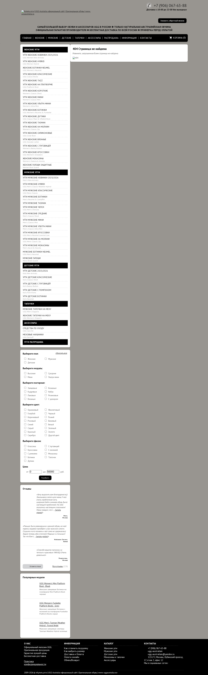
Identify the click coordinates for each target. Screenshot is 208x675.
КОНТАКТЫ (146, 37)
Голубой (31, 413)
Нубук (50, 391)
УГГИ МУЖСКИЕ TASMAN (34, 203)
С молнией (53, 450)
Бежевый (52, 421)
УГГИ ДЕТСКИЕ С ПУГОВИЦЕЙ (37, 284)
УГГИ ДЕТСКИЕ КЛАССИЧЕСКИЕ (37, 278)
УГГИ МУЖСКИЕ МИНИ (33, 221)
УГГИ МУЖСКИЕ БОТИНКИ (35, 197)
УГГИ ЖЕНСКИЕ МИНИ (33, 98)
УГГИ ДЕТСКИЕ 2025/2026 (35, 271)
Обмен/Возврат (72, 660)
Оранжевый (33, 410)
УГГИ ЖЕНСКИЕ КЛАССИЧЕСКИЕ (37, 75)
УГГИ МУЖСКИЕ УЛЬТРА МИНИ (37, 227)
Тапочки (52, 457)
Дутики (31, 461)
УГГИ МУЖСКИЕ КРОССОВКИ (36, 233)
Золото (51, 432)
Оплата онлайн (71, 657)
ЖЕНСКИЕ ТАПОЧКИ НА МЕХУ (37, 316)
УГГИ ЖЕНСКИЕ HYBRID (33, 62)
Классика (32, 446)
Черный (51, 413)
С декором (53, 399)
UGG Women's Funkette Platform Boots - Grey (50, 604)
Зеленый (52, 428)
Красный (31, 432)
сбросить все (61, 353)
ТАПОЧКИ (79, 37)
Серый (30, 428)
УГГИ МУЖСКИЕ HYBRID (37, 185)
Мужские (52, 359)
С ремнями (32, 453)
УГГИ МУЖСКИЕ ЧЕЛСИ (33, 208)
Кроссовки (32, 450)
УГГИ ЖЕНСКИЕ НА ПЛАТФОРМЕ (38, 85)
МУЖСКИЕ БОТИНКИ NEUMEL (36, 252)
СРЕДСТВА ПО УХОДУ (33, 329)
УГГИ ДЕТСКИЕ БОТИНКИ (35, 297)
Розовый (32, 421)
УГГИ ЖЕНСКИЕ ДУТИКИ (36, 117)
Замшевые (32, 388)
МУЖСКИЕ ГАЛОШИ (32, 259)
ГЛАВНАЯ (27, 37)
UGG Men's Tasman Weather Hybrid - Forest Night (52, 624)
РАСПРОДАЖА (111, 37)
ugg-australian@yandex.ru (161, 654)
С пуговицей (53, 446)
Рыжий (51, 417)
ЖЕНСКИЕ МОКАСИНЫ (34, 159)
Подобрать (45, 478)
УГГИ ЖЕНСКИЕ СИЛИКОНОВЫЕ (37, 134)
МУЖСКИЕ (53, 37)
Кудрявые (32, 391)
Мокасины (52, 453)
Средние (52, 373)
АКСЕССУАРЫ (94, 37)
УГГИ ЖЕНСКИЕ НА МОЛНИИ (36, 127)
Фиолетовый (54, 410)
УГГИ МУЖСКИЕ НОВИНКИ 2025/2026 (40, 178)
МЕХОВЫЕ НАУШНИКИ (33, 335)
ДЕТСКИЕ (66, 37)
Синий (30, 424)
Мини (30, 377)
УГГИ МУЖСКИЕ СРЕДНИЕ (35, 214)
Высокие (31, 373)
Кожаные (52, 388)
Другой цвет (53, 435)
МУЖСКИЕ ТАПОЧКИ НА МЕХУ (37, 310)
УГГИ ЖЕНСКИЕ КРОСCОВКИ (36, 153)
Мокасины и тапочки (114, 657)
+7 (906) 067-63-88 (170, 5)
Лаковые (32, 395)
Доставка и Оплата (74, 654)
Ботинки (31, 457)
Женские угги (110, 648)
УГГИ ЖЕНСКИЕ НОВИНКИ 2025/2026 (40, 56)
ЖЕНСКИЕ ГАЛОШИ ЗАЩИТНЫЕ (37, 165)
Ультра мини (53, 377)
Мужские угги (110, 651)
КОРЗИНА (178, 37)
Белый (51, 424)
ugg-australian (155, 651)
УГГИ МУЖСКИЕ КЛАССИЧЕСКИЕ (38, 191)
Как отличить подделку (76, 648)
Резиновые (53, 395)
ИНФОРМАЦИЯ (129, 37)
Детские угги (110, 654)
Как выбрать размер (74, 651)
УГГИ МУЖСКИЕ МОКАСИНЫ (36, 246)
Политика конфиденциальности (35, 663)
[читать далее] (42, 536)
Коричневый (33, 417)
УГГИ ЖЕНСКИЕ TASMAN (34, 122)
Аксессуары (110, 660)
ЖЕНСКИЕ (40, 37)
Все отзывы (58, 566)
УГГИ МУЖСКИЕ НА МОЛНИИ (36, 240)
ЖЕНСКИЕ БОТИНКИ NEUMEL (36, 68)
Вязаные (31, 399)
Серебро (32, 435)
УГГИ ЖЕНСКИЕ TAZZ (33, 80)
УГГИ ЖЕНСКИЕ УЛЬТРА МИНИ (37, 104)
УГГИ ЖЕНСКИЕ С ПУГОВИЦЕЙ (37, 146)
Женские (31, 359)
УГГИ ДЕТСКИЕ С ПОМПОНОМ (37, 291)
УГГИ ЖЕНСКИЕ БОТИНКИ (37, 111)
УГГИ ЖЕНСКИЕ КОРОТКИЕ (35, 91)
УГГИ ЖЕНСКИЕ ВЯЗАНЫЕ (34, 140)
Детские (31, 362)
